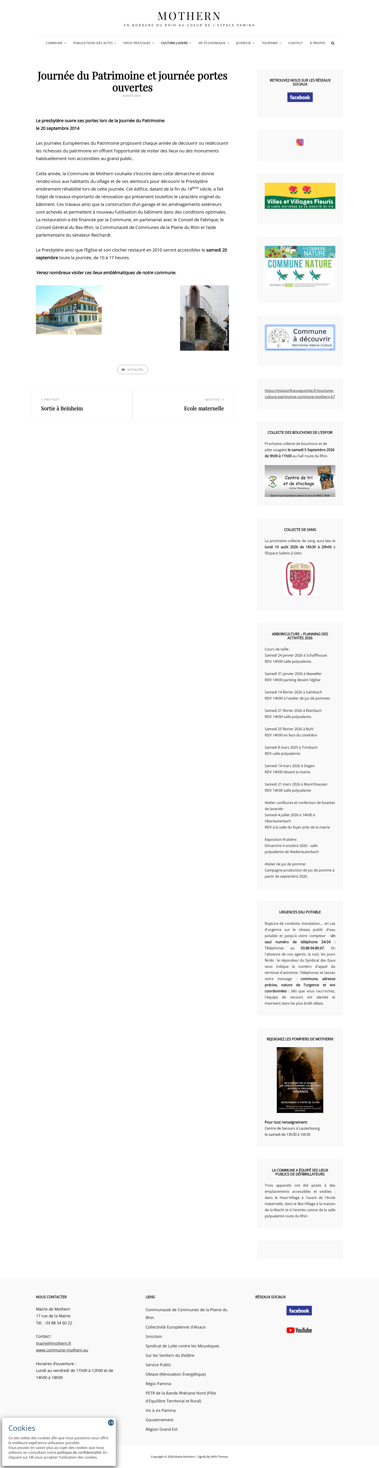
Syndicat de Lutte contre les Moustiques (182, 1345)
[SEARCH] (333, 43)
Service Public (158, 1364)
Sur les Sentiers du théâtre (170, 1355)
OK (111, 1422)
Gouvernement (159, 1419)
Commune (54, 43)
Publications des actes (93, 43)
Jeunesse (243, 43)
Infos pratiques (136, 43)
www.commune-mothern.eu (62, 1350)
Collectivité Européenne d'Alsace (176, 1327)
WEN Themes (219, 1457)
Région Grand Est (161, 1429)
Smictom (154, 1336)
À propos (317, 43)
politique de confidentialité (79, 1452)
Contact (295, 43)
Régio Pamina (158, 1383)
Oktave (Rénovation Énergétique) (176, 1374)
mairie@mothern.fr (53, 1343)
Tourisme (270, 43)
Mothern (189, 15)
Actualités (135, 369)
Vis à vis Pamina (161, 1410)
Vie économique (212, 43)
